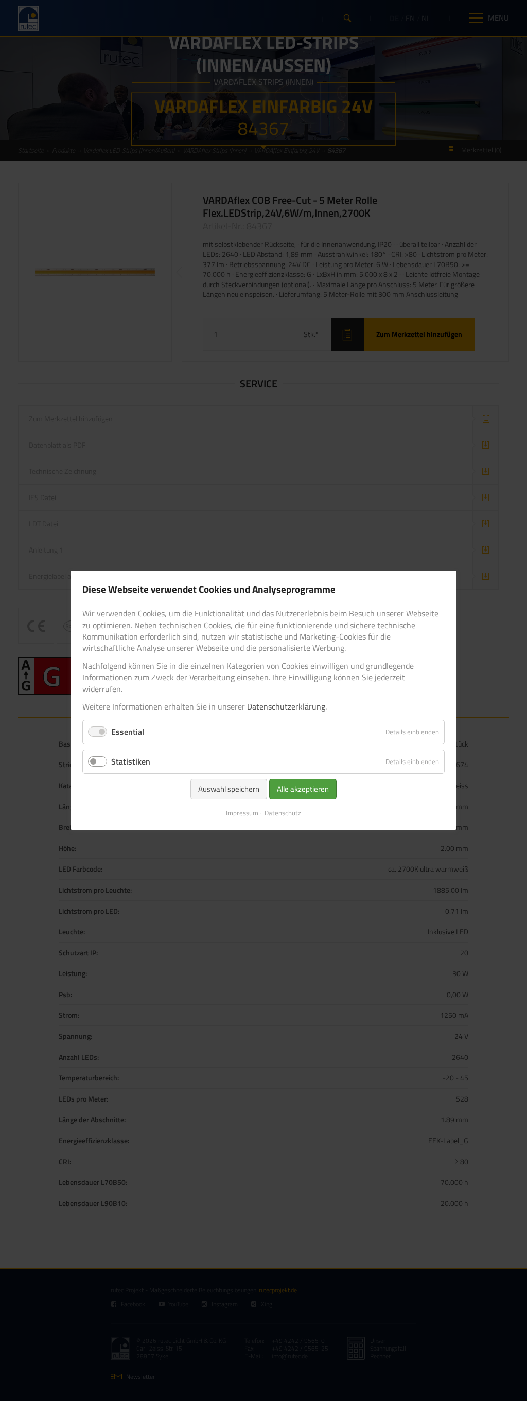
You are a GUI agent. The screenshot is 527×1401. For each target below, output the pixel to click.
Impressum (242, 813)
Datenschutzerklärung (286, 706)
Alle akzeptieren (303, 789)
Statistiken (130, 761)
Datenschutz (283, 813)
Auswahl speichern (228, 789)
